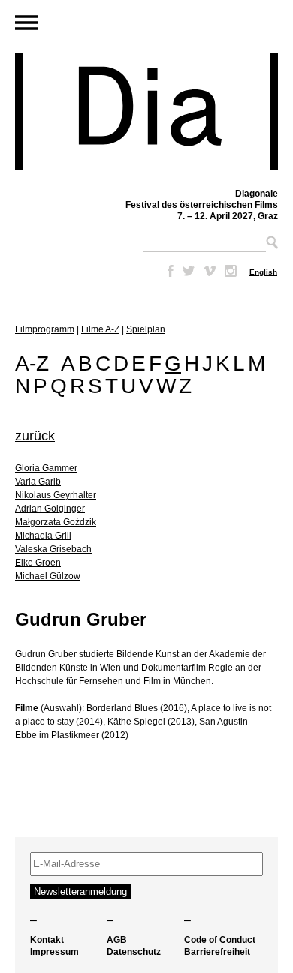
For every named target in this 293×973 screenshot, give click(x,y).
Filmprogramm (44, 329)
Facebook (168, 271)
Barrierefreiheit (217, 952)
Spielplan (145, 329)
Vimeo (210, 271)
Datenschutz (134, 952)
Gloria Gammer (46, 468)
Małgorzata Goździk (55, 522)
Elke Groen (38, 562)
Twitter (189, 271)
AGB (117, 940)
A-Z (32, 363)
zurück (35, 435)
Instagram (231, 271)
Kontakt (47, 940)
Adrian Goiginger (50, 508)
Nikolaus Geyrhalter (55, 495)
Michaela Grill (43, 535)
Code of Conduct (219, 940)
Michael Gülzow (47, 576)
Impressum (54, 952)
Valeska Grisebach (53, 549)
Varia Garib (38, 481)
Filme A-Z (100, 329)
